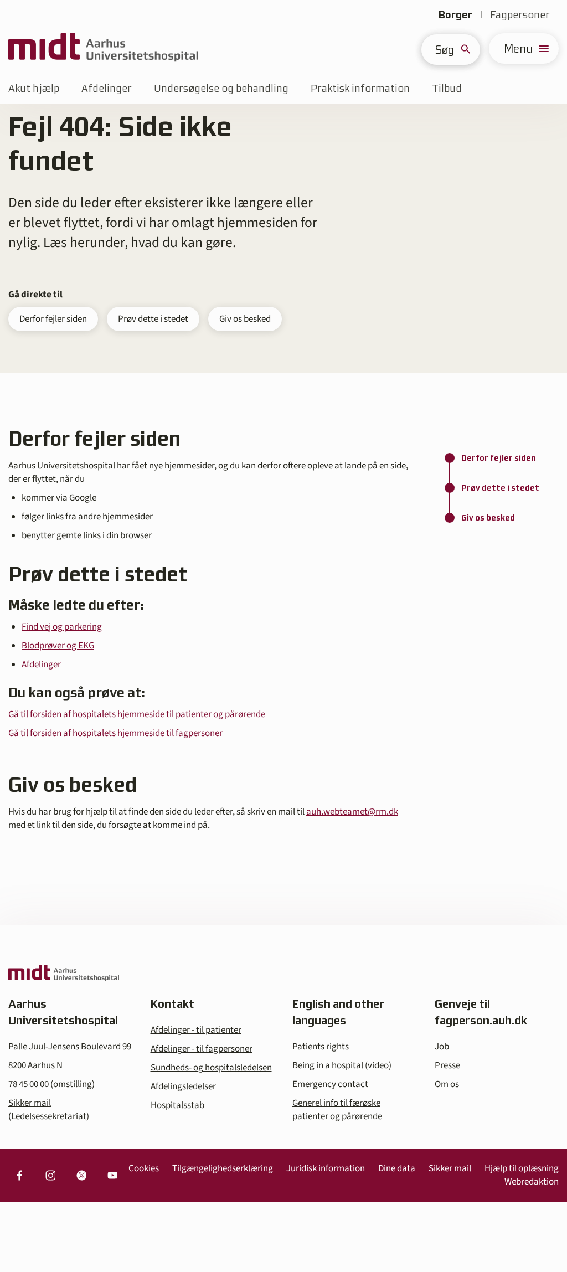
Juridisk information (325, 1168)
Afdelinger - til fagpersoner (201, 1048)
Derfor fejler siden (53, 319)
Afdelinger (106, 88)
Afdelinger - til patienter (196, 1030)
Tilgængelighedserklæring (222, 1168)
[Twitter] (81, 1175)
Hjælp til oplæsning (521, 1168)
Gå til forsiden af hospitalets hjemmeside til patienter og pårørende (136, 714)
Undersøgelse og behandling (221, 88)
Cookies (143, 1168)
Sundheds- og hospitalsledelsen (211, 1067)
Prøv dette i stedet (153, 319)
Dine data (396, 1168)
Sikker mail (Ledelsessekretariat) (48, 1109)
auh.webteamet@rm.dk (352, 811)
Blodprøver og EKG (58, 645)
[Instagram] (50, 1175)
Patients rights (320, 1046)
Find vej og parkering (62, 627)
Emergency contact (330, 1084)
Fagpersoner (520, 14)
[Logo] (103, 48)
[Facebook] (19, 1175)
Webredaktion (531, 1181)
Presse (447, 1065)
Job (442, 1046)
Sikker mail (450, 1168)
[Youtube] (112, 1175)
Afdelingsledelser (183, 1086)
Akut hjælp (33, 88)
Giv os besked (245, 319)
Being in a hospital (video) (341, 1065)
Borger (455, 14)
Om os (447, 1084)
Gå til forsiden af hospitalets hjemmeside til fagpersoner (115, 733)
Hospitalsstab (177, 1105)
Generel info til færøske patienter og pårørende (337, 1109)
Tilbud (447, 88)
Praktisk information (360, 88)
